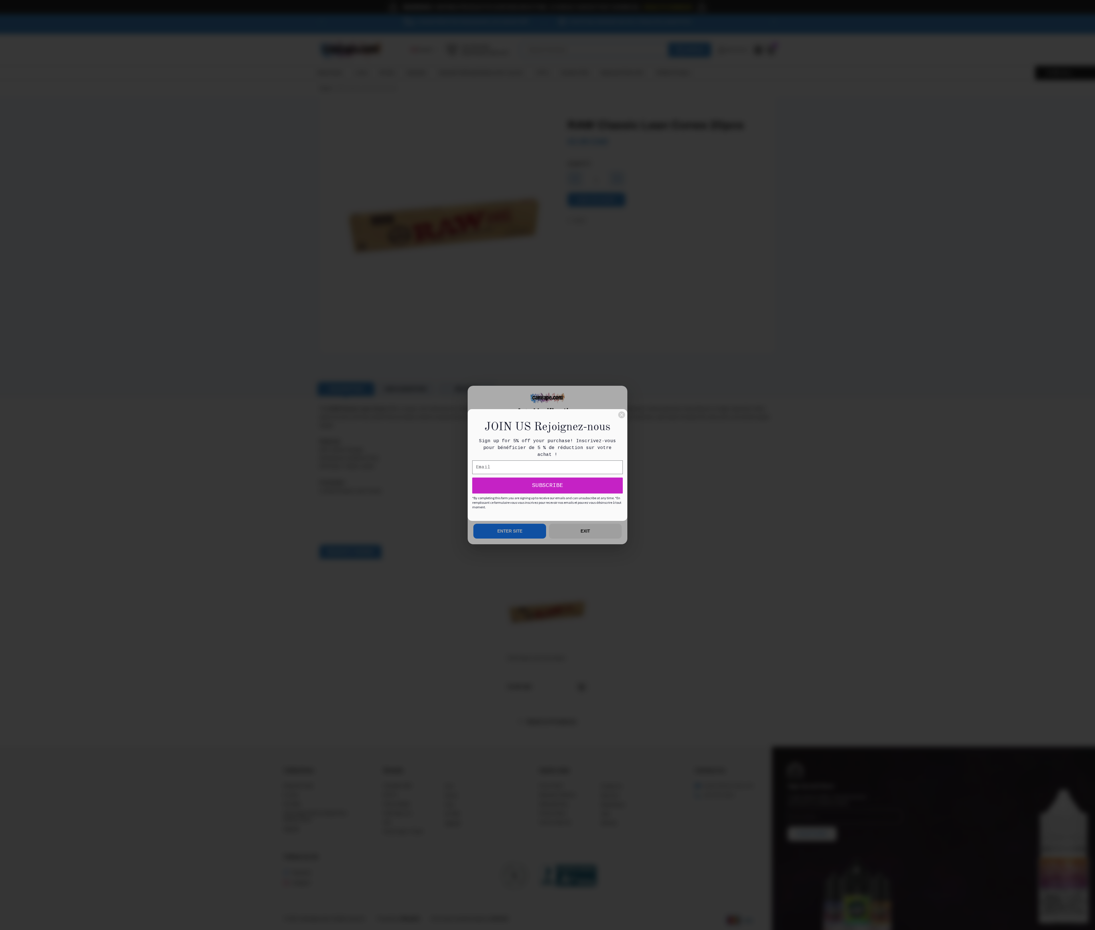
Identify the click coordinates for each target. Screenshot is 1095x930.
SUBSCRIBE (547, 485)
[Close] (621, 414)
